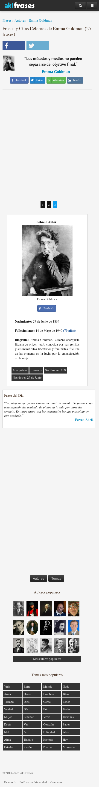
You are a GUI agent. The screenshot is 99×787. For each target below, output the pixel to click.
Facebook (10, 782)
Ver (26, 724)
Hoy (65, 739)
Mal (6, 732)
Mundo (47, 686)
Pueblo (47, 747)
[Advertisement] (49, 145)
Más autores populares (47, 659)
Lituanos (36, 370)
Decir (7, 724)
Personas (68, 717)
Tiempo (9, 702)
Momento (69, 747)
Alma (7, 739)
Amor (7, 694)
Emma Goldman (40, 20)
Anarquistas (20, 370)
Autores (20, 20)
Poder (66, 709)
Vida (7, 686)
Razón (28, 747)
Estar (46, 709)
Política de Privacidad (33, 782)
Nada (66, 686)
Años (66, 732)
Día (26, 709)
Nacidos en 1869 (55, 370)
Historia (48, 739)
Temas (56, 578)
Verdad (8, 709)
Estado (8, 747)
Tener (66, 702)
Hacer (27, 694)
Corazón (48, 724)
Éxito (27, 686)
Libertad (29, 717)
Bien (66, 694)
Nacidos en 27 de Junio (27, 377)
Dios (26, 702)
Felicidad (49, 732)
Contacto (56, 782)
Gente (47, 702)
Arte (26, 732)
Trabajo (28, 739)
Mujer (8, 717)
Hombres (48, 694)
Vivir (46, 717)
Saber (66, 724)
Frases (7, 20)
